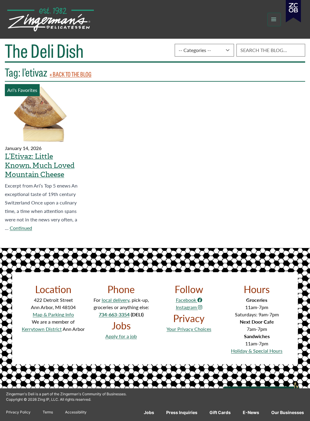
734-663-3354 (114, 314)
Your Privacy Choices (189, 328)
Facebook (186, 299)
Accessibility (76, 412)
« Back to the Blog (70, 74)
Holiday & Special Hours (256, 350)
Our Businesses (287, 412)
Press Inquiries (181, 412)
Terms (48, 412)
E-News (251, 412)
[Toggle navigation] (274, 19)
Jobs (149, 412)
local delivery (115, 299)
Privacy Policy (18, 412)
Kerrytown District (42, 328)
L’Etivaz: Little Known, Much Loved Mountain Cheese (39, 165)
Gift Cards (220, 412)
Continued (21, 227)
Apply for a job (121, 336)
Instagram (187, 307)
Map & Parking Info (53, 314)
